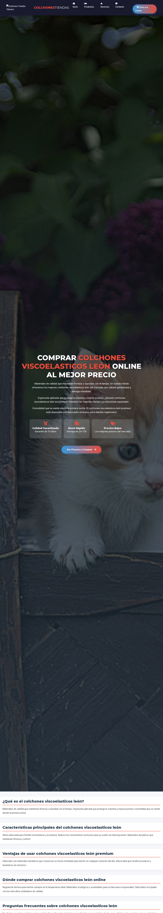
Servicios (104, 7)
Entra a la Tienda (141, 9)
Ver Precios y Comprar (80, 449)
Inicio (75, 7)
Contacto (119, 7)
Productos (89, 7)
